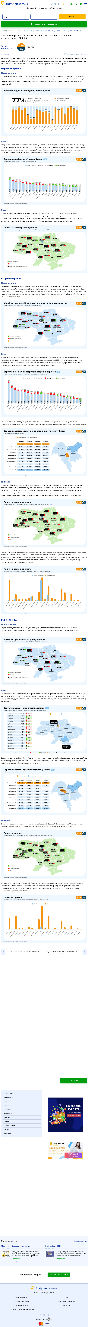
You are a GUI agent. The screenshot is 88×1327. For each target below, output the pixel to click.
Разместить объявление (66, 1301)
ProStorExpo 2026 (53, 1246)
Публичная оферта (22, 1297)
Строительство (10, 1125)
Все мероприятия (80, 1241)
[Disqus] (44, 988)
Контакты (66, 1305)
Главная (4, 31)
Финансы (7, 1134)
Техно (6, 1129)
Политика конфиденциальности (22, 1309)
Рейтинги (8, 1113)
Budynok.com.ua (17, 4)
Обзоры (7, 1101)
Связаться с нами (59, 1275)
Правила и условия (22, 1301)
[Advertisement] (21, 1153)
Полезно (7, 1109)
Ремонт (7, 1117)
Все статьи (73, 1080)
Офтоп (6, 1105)
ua (66, 4)
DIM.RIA (30, 47)
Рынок (11, 31)
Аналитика (8, 1093)
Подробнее (16, 1258)
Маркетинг (8, 1097)
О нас (66, 1297)
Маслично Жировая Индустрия (15, 1246)
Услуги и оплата (22, 1305)
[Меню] (85, 4)
